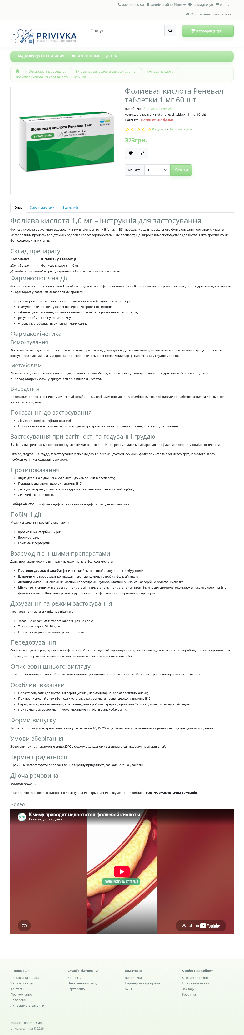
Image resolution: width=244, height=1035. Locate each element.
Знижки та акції (21, 983)
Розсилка (189, 994)
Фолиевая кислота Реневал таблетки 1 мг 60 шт (50, 77)
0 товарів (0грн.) (210, 31)
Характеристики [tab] (42, 207)
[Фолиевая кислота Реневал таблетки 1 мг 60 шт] (64, 142)
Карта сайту (76, 989)
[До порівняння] (142, 153)
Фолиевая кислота (159, 71)
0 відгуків (159, 129)
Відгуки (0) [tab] (70, 207)
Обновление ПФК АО (157, 109)
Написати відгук (181, 129)
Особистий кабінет (196, 978)
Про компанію (21, 994)
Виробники (133, 978)
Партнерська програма (142, 983)
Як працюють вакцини (27, 1005)
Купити (181, 169)
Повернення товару (82, 983)
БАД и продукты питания (41, 56)
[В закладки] (131, 153)
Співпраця (18, 1000)
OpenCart (35, 1022)
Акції (128, 989)
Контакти (17, 989)
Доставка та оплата (24, 978)
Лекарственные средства (94, 56)
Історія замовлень (195, 983)
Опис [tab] (18, 207)
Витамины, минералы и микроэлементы (106, 71)
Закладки (189, 989)
